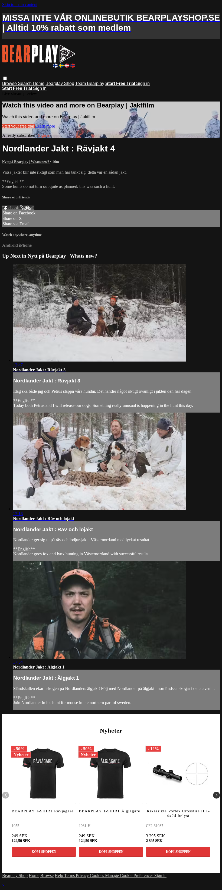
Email (29, 207)
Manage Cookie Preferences (129, 875)
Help (59, 875)
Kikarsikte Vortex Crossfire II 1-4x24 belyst (178, 813)
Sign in (143, 83)
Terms (70, 875)
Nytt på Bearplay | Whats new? (26, 162)
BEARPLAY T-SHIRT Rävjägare (43, 811)
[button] (5, 78)
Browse (10, 83)
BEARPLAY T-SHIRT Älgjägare (109, 811)
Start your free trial (18, 126)
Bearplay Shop (59, 83)
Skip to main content (19, 4)
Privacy (83, 875)
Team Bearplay (89, 83)
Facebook (11, 207)
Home (38, 83)
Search (25, 83)
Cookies (97, 875)
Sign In (40, 88)
